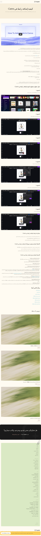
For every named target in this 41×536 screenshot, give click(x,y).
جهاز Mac (33, 269)
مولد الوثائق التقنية (38, 290)
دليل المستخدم (38, 292)
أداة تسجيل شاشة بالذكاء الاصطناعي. (17, 273)
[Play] (20, 34)
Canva (36, 55)
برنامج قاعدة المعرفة (37, 294)
